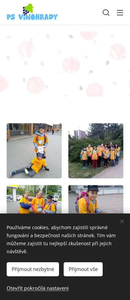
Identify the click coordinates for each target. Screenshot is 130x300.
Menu (120, 12)
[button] (106, 12)
